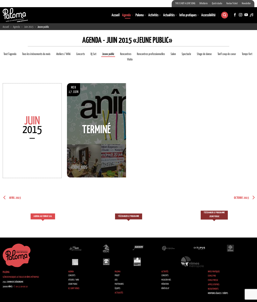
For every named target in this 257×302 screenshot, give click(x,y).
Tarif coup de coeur (226, 54)
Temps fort (247, 54)
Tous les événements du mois (36, 54)
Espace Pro (212, 276)
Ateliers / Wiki (63, 54)
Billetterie (203, 3)
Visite (130, 59)
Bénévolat (165, 288)
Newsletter (246, 3)
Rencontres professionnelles (151, 54)
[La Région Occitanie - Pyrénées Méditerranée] (230, 248)
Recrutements (213, 289)
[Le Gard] (75, 262)
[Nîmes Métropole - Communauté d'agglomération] (192, 262)
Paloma (139, 15)
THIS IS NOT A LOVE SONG (185, 3)
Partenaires (119, 284)
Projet (117, 275)
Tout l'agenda (9, 54)
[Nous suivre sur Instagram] (240, 15)
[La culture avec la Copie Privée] (168, 248)
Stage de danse (204, 54)
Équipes (117, 288)
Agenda (126, 15)
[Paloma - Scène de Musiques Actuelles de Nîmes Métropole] (15, 15)
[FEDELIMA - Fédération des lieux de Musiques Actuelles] (106, 248)
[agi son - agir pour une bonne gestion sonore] (75, 248)
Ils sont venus (73, 288)
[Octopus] (199, 248)
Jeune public (108, 54)
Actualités (169, 15)
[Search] (224, 15)
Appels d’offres (213, 284)
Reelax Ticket (232, 3)
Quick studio (217, 3)
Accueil (116, 15)
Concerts (80, 54)
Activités (153, 15)
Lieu (116, 280)
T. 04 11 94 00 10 (21, 287)
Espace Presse (213, 280)
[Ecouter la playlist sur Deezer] (252, 15)
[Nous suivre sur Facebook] (235, 15)
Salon (173, 54)
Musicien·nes (166, 280)
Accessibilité (208, 15)
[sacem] (137, 248)
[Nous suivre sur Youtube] (246, 15)
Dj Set (93, 54)
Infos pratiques (188, 15)
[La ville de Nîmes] (106, 262)
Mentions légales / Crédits (218, 293)
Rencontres (125, 54)
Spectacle (186, 54)
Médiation (165, 284)
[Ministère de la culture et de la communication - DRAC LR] (137, 262)
